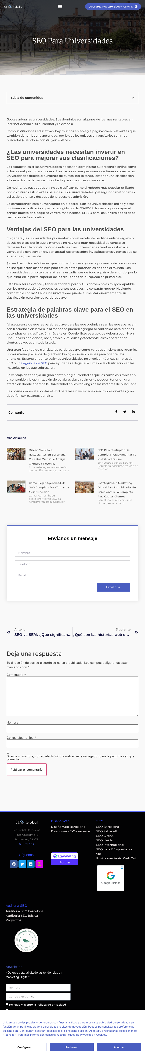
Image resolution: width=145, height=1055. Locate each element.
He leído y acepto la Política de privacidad (37, 1004)
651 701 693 (26, 844)
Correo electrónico (21, 737)
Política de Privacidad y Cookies (86, 1034)
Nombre (14, 722)
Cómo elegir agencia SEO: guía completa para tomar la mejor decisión (49, 487)
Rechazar (72, 1047)
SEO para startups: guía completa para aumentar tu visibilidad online (117, 454)
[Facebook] (14, 864)
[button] (60, 7)
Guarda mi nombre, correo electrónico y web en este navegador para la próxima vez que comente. (70, 758)
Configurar (24, 1047)
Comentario (16, 674)
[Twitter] (22, 864)
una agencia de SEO (31, 363)
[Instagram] (39, 864)
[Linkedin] (31, 864)
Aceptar (119, 1047)
